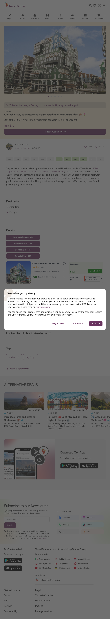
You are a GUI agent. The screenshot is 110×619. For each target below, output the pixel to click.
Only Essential (58, 323)
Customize (78, 323)
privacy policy (43, 307)
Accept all (96, 323)
